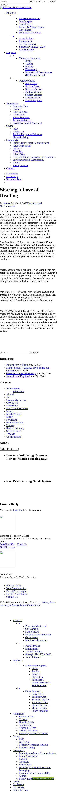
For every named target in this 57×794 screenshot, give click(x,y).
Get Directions (7, 547)
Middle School (13, 414)
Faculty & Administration (38, 634)
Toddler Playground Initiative (33, 744)
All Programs (13, 388)
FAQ (21, 739)
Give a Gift (24, 742)
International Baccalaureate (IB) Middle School (41, 682)
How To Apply (26, 722)
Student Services (40, 705)
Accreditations (32, 645)
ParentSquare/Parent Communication (37, 753)
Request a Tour (26, 716)
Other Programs (33, 691)
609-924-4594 (7, 544)
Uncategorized (34, 203)
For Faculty (18, 787)
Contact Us (12, 597)
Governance (31, 637)
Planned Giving (27, 747)
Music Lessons (39, 708)
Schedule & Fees (27, 727)
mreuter (7, 203)
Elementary (12, 405)
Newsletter (11, 419)
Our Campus (31, 629)
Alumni (10, 394)
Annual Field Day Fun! (18, 376)
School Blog (19, 391)
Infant (35, 668)
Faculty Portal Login (16, 594)
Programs (17, 660)
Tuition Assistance (28, 730)
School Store (25, 764)
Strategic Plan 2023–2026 (38, 654)
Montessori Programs (36, 665)
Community (19, 750)
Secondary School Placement (33, 733)
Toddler (35, 671)
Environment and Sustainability (34, 773)
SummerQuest (13, 431)
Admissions (18, 713)
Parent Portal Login (16, 591)
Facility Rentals (27, 778)
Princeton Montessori (36, 626)
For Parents (18, 784)
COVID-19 (12, 402)
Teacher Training (33, 651)
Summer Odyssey (40, 699)
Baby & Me (38, 694)
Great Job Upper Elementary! (21, 373)
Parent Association (28, 756)
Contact (23, 719)
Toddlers (10, 433)
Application (25, 725)
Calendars (24, 761)
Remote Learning (15, 428)
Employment (31, 648)
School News (32, 631)
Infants (9, 411)
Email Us (22, 544)
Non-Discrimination (16, 588)
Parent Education (14, 422)
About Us (17, 620)
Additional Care (40, 702)
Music (9, 417)
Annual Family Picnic (17, 365)
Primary (10, 425)
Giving (16, 736)
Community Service (16, 400)
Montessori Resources (36, 640)
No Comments (7, 206)
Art (8, 397)
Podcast (23, 759)
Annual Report (32, 657)
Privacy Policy (13, 585)
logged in (17, 510)
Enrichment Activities (17, 408)
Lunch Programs (40, 711)
